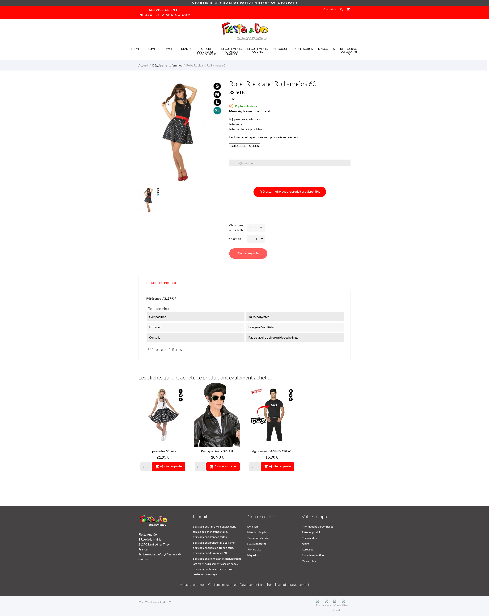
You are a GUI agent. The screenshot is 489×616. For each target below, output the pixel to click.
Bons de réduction (313, 555)
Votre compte (315, 516)
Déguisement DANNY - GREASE (271, 451)
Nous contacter (256, 543)
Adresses (307, 549)
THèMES (136, 48)
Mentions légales (257, 532)
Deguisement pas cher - (257, 584)
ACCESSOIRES (304, 48)
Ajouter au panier (248, 253)
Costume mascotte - (223, 584)
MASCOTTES (326, 48)
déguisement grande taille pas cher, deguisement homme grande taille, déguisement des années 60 (214, 547)
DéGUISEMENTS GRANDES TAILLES (231, 51)
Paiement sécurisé (258, 538)
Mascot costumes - (194, 584)
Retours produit (311, 532)
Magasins (253, 555)
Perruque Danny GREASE (217, 451)
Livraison (252, 526)
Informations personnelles (317, 526)
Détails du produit (162, 283)
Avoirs (305, 543)
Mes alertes (309, 561)
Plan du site (254, 549)
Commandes (309, 538)
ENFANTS (186, 48)
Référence (153, 298)
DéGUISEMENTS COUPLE (257, 50)
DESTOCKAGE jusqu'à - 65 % (349, 51)
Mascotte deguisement (292, 584)
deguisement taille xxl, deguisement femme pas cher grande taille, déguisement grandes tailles (214, 531)
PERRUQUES (281, 48)
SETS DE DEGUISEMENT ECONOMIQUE (206, 51)
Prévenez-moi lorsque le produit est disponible (289, 191)
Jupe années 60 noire (162, 451)
